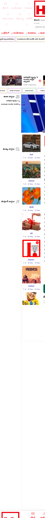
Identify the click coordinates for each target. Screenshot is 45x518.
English (43, 20)
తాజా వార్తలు (9, 97)
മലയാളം (36, 23)
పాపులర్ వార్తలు (8, 202)
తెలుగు (37, 20)
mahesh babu (28, 90)
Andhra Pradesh (14, 90)
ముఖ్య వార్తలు (9, 149)
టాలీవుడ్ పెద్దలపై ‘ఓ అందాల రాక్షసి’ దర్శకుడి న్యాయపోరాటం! (30, 79)
